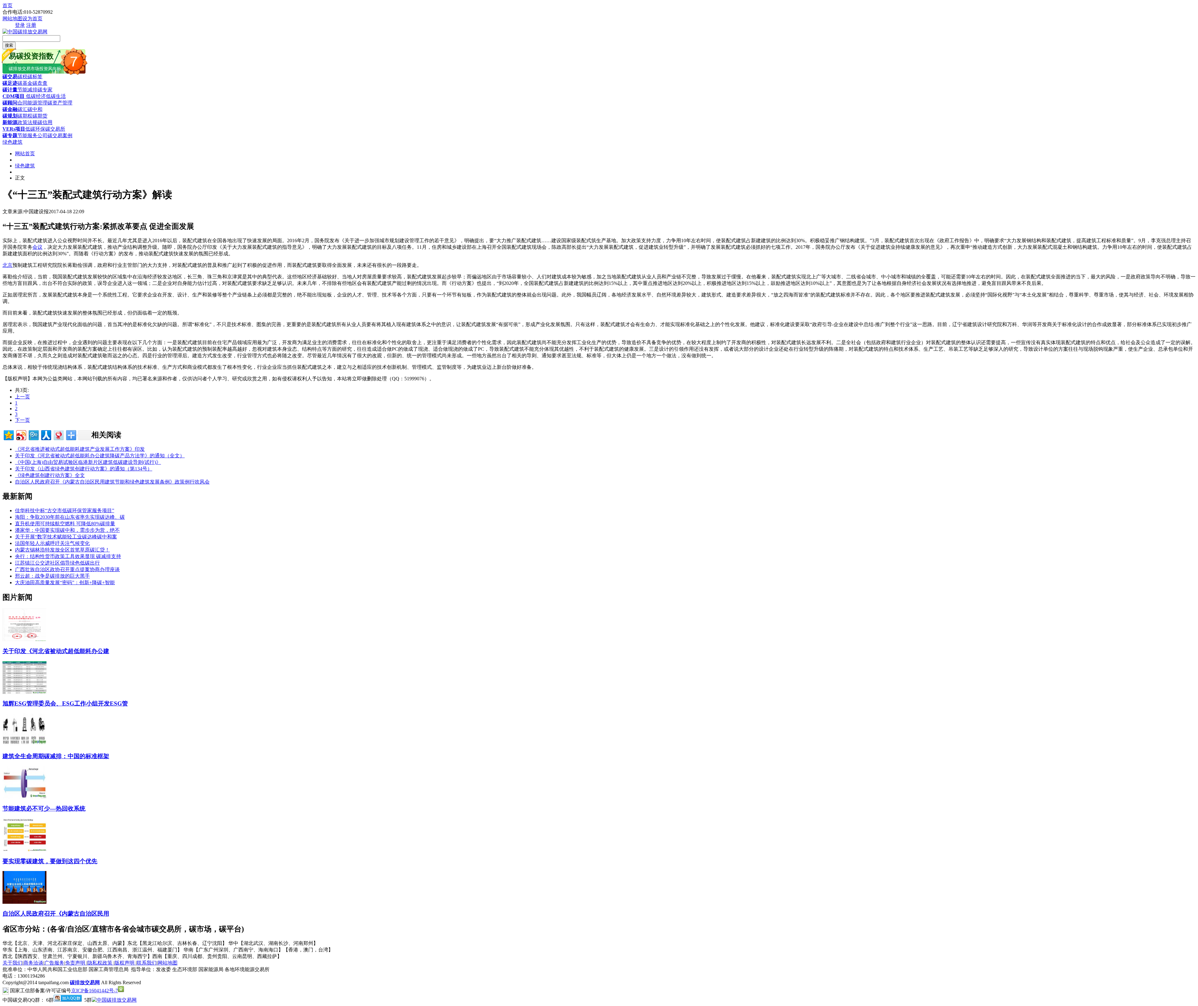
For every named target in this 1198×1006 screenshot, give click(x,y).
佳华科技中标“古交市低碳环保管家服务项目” (64, 510)
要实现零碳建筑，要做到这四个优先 (49, 861)
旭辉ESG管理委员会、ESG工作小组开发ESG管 (65, 703)
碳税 (22, 76)
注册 (31, 25)
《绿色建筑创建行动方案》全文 (50, 475)
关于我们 (12, 962)
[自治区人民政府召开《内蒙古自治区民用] (24, 902)
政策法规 (27, 122)
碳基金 (24, 83)
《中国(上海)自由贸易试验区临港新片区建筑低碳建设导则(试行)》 (88, 462)
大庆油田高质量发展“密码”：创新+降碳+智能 (65, 582)
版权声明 (125, 962)
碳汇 (22, 109)
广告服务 (54, 962)
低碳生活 (56, 96)
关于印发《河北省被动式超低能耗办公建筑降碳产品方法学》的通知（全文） (100, 455)
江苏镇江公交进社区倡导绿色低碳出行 (57, 563)
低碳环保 (35, 129)
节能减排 (27, 89)
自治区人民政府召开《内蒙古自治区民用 (55, 913)
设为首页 (32, 18)
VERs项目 (13, 129)
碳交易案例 (59, 135)
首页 (7, 5)
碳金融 (9, 109)
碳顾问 (9, 102)
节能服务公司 (32, 135)
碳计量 (9, 89)
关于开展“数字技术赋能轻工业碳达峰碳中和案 (66, 536)
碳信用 (44, 122)
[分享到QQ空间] (8, 434)
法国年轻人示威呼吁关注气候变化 (52, 543)
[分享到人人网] (45, 434)
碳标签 (34, 76)
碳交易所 (55, 129)
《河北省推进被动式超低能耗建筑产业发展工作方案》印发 (80, 449)
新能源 (9, 122)
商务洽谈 (33, 962)
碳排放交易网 (85, 982)
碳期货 (39, 115)
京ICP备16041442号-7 (94, 990)
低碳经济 (35, 96)
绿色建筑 (12, 142)
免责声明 (75, 962)
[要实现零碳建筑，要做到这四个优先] (24, 849)
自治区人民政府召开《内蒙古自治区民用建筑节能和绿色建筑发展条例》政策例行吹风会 (112, 481)
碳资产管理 (59, 102)
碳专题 (9, 135)
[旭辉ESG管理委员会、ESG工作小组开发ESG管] (24, 692)
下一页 (22, 420)
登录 (20, 25)
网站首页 (25, 153)
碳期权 (24, 115)
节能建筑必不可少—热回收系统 (43, 808)
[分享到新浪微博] (21, 434)
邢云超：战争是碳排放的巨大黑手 (52, 576)
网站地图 (12, 18)
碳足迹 (9, 83)
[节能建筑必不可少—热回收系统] (24, 797)
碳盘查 (39, 83)
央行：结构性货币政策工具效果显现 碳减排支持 (68, 556)
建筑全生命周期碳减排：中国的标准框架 (55, 756)
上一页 (22, 396)
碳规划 (9, 115)
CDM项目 (13, 96)
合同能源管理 (32, 102)
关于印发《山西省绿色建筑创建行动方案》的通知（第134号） (83, 468)
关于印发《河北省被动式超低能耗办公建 (55, 651)
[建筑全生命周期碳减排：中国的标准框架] (24, 744)
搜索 (9, 45)
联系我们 (147, 962)
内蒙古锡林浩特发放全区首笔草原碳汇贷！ (62, 549)
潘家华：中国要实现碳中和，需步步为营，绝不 (67, 530)
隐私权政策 (100, 962)
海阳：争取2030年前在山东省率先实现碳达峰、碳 (70, 517)
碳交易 (9, 76)
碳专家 (44, 89)
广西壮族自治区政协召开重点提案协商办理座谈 (67, 569)
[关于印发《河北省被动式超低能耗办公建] (24, 639)
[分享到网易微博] (58, 434)
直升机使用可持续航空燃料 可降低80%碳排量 (65, 523)
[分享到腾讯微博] (33, 434)
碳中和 (34, 109)
